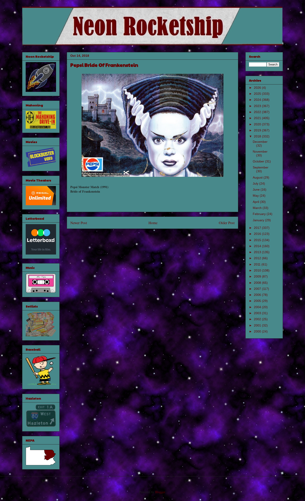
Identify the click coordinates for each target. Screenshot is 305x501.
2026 (258, 87)
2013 (258, 252)
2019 (258, 130)
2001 (258, 325)
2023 (258, 106)
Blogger (160, 492)
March (258, 208)
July (256, 183)
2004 (258, 307)
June (257, 189)
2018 (258, 136)
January (259, 220)
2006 (258, 295)
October (259, 161)
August (258, 177)
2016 (258, 234)
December (260, 141)
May (256, 195)
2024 (258, 99)
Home (152, 222)
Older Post (227, 222)
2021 (258, 118)
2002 (258, 319)
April (256, 202)
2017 (258, 227)
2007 (258, 288)
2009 (258, 276)
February (260, 214)
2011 (257, 264)
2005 (258, 301)
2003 (258, 313)
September (260, 167)
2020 (258, 124)
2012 (258, 258)
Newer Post (78, 222)
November (260, 151)
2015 (258, 240)
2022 (258, 112)
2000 (258, 331)
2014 (258, 246)
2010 (258, 270)
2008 (258, 282)
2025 (258, 93)
